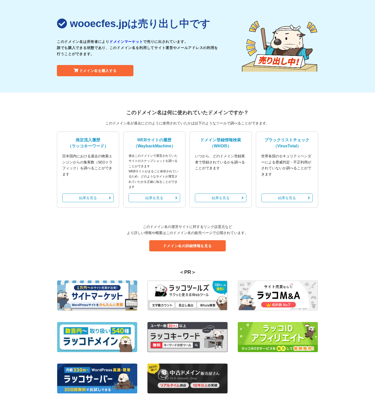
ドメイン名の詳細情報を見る (187, 246)
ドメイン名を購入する (98, 71)
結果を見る (88, 198)
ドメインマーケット (126, 42)
